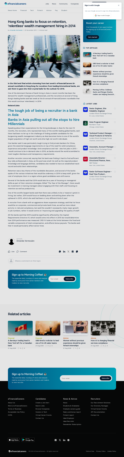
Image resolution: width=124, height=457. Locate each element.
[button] (62, 228)
